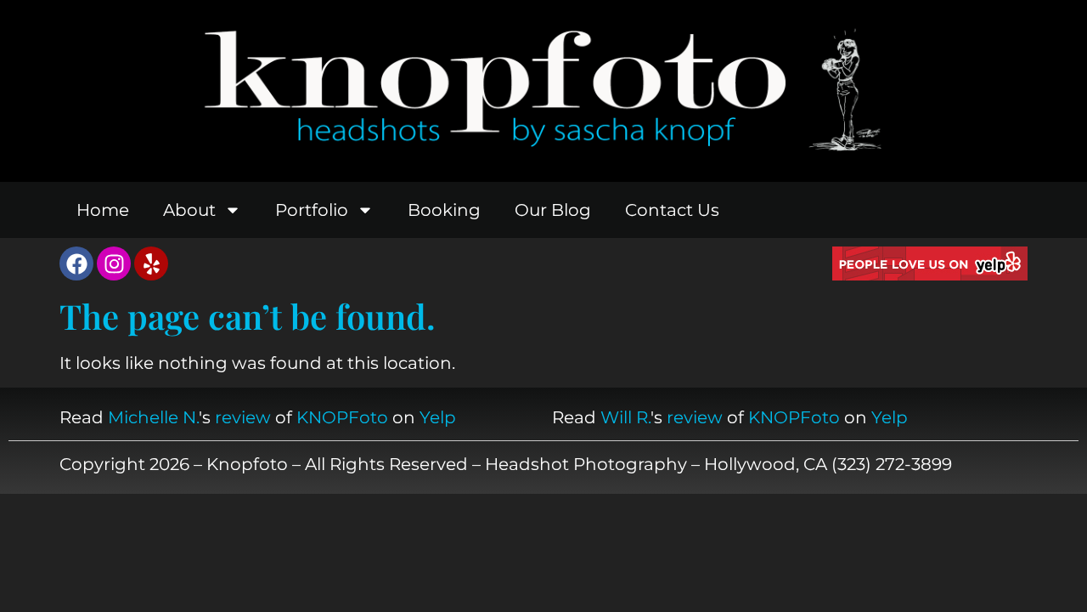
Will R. (625, 417)
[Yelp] (151, 263)
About (189, 210)
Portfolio (311, 210)
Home (102, 210)
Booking (444, 210)
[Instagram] (114, 263)
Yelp (438, 417)
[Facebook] (76, 263)
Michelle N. (153, 417)
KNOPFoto (342, 417)
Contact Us (672, 210)
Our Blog (553, 210)
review (243, 417)
